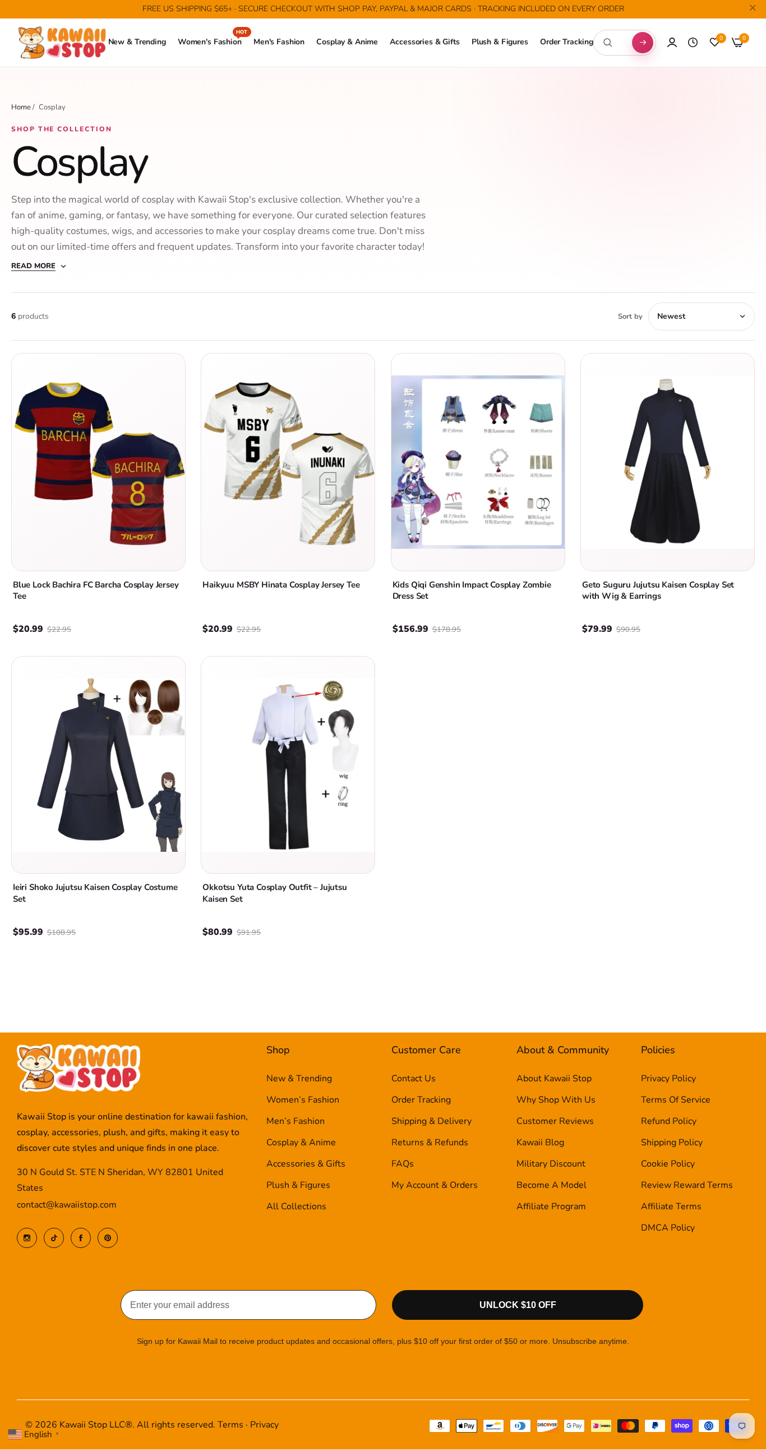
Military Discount (550, 1164)
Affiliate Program (551, 1207)
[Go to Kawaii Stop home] (62, 43)
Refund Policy (668, 1122)
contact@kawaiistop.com (67, 1205)
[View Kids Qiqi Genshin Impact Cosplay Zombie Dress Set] (478, 462)
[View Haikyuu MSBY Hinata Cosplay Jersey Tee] (288, 462)
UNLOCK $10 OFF (517, 1305)
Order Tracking (421, 1100)
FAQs (402, 1164)
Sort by (630, 316)
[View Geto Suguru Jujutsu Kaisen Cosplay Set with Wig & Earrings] (667, 462)
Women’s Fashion (302, 1100)
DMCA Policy (668, 1228)
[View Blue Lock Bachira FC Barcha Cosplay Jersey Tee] (98, 462)
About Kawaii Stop (554, 1079)
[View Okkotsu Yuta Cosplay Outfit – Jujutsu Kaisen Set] (288, 765)
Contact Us (413, 1079)
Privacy (264, 1425)
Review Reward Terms (687, 1186)
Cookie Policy (668, 1164)
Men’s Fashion (295, 1122)
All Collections (296, 1207)
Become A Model (551, 1186)
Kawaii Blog (540, 1143)
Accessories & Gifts (305, 1164)
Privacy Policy (668, 1079)
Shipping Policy (672, 1143)
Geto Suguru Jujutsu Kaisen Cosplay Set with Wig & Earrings (658, 590)
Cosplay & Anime (301, 1143)
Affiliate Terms (671, 1207)
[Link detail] (27, 1238)
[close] (752, 10)
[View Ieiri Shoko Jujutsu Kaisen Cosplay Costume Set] (98, 765)
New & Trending (299, 1079)
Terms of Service (675, 1100)
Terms (230, 1425)
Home (21, 107)
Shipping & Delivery (431, 1122)
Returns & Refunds (429, 1143)
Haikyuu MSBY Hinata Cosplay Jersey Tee (280, 584)
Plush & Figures (298, 1186)
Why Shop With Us (556, 1100)
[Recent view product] (693, 43)
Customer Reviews (555, 1122)
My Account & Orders (434, 1186)
